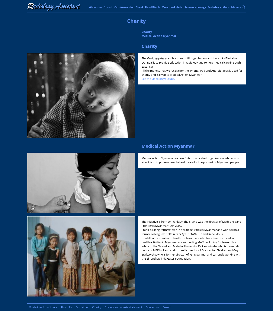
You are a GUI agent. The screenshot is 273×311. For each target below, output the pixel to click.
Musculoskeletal (172, 7)
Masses (236, 7)
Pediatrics (214, 7)
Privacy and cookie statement (123, 307)
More (225, 7)
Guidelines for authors (43, 307)
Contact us (152, 307)
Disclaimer (82, 307)
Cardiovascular (124, 7)
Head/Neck (152, 7)
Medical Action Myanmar (159, 36)
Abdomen (95, 7)
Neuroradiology (195, 7)
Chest (139, 7)
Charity (147, 32)
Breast (108, 7)
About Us (66, 307)
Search (167, 307)
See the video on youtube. (159, 79)
